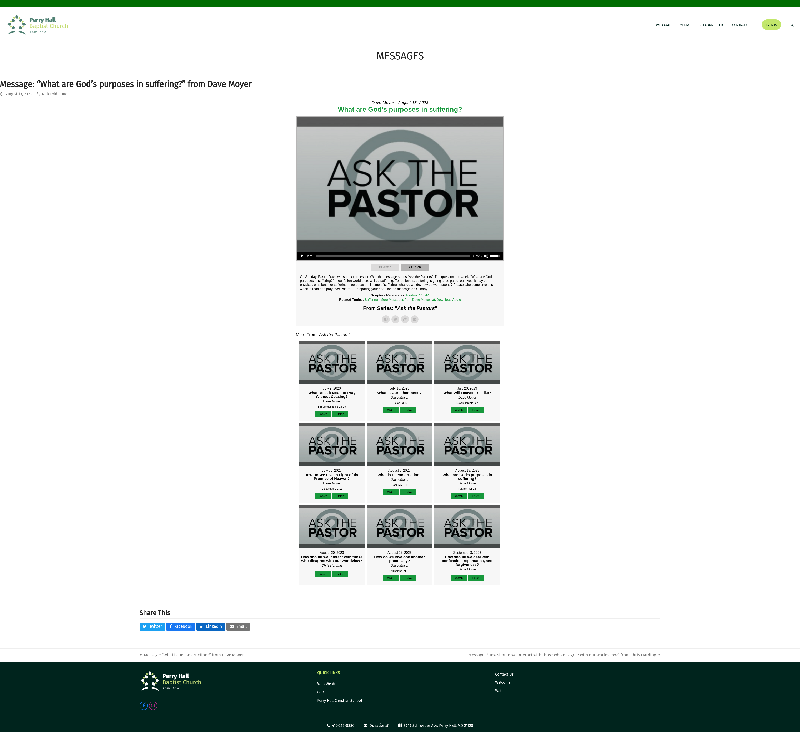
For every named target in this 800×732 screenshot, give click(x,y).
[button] (792, 24)
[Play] (302, 256)
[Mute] (486, 256)
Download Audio (448, 299)
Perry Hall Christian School (339, 700)
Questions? (379, 725)
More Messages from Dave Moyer (405, 299)
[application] (400, 256)
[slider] (393, 256)
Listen (417, 267)
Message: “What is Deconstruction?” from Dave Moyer (192, 655)
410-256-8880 (343, 725)
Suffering (371, 299)
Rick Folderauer (55, 94)
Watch (387, 267)
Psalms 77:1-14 (417, 295)
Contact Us (504, 674)
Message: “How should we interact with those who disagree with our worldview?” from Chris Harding (562, 655)
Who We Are (327, 684)
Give (321, 692)
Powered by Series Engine (488, 595)
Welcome (503, 682)
